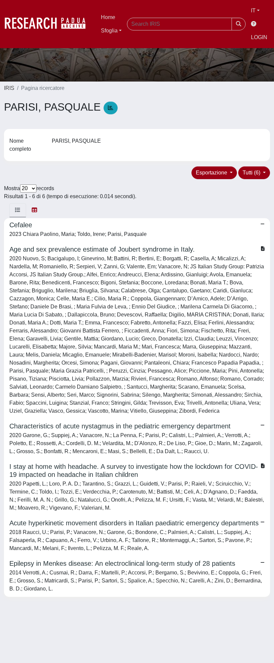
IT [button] (253, 10)
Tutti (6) (252, 172)
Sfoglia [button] (109, 30)
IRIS (9, 88)
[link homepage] (48, 24)
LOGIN (259, 37)
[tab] (17, 210)
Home (108, 17)
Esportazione (212, 172)
